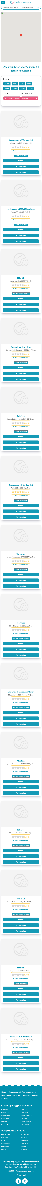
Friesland (4, 1109)
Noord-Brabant (27, 1121)
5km (29, 84)
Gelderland (5, 1115)
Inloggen (26, 1095)
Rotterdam (25, 1134)
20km (23, 88)
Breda (3, 1149)
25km (31, 88)
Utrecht (24, 1118)
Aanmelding (21, 172)
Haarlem (24, 1143)
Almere (24, 1137)
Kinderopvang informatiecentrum (22, 1092)
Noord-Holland (27, 1115)
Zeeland (4, 1121)
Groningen (25, 1124)
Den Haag (5, 1137)
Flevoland (5, 1112)
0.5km (7, 84)
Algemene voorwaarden (25, 1171)
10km (6, 88)
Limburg (4, 1124)
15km (15, 88)
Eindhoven (25, 1140)
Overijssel (25, 1112)
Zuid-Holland (6, 1118)
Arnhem (24, 1149)
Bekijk (20, 160)
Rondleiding (21, 166)
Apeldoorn (5, 1146)
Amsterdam (5, 1134)
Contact (35, 1095)
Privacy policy (22, 1175)
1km (14, 84)
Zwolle (23, 1146)
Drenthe (24, 1109)
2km (22, 84)
